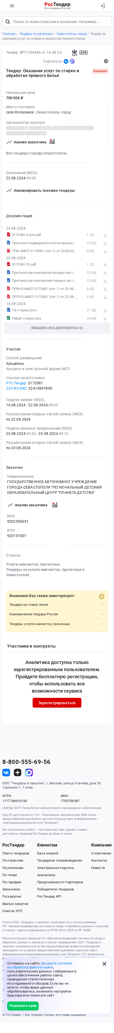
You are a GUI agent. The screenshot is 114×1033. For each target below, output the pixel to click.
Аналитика (46, 875)
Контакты (99, 860)
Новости (98, 868)
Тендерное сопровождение (59, 860)
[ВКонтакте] (66, 61)
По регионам (13, 868)
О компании (101, 853)
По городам (11, 882)
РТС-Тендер (16, 383)
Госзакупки (11, 896)
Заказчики (11, 889)
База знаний (47, 853)
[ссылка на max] (29, 772)
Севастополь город (53, 112)
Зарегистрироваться (57, 703)
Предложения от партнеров (60, 882)
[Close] (101, 596)
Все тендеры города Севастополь (36, 153)
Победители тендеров (55, 889)
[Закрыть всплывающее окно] (104, 963)
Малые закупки (15, 904)
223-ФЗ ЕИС (16, 388)
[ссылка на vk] (6, 772)
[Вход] (102, 6)
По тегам (9, 875)
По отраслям (13, 860)
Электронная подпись (55, 868)
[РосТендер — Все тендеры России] (58, 6)
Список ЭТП (12, 911)
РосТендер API (49, 896)
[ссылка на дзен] (17, 772)
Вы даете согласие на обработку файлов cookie (39, 965)
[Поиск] (7, 22)
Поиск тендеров (15, 853)
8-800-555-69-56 (26, 762)
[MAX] (72, 61)
